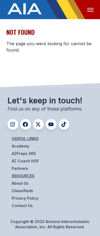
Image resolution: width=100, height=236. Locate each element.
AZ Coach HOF (25, 161)
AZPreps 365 (24, 153)
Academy (20, 146)
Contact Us (22, 205)
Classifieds (22, 190)
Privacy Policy (25, 198)
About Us (20, 183)
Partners (20, 168)
